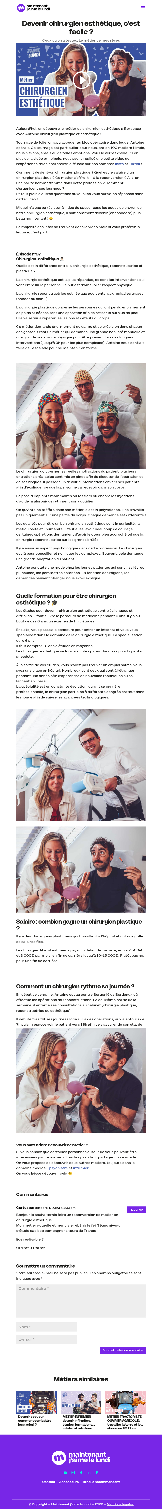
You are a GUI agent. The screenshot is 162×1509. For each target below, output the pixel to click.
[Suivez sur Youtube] (65, 1472)
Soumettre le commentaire (123, 1350)
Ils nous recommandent (101, 1482)
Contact (48, 1482)
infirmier (81, 1168)
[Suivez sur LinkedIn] (89, 1472)
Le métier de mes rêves (99, 40)
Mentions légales (120, 1504)
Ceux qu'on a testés (59, 40)
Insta (119, 164)
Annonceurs (69, 1482)
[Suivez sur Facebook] (97, 1472)
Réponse (136, 1209)
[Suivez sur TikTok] (81, 1472)
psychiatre (58, 1168)
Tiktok (134, 164)
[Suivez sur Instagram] (73, 1472)
